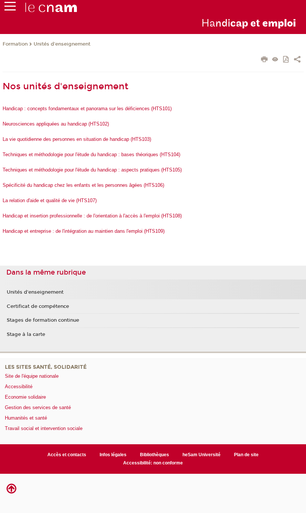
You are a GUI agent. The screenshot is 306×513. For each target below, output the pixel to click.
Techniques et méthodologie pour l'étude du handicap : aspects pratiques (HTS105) (92, 170)
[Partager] (297, 60)
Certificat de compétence (38, 306)
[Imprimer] (264, 60)
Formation (15, 44)
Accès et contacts (66, 454)
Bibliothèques (154, 454)
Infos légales (113, 454)
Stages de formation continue (43, 320)
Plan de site (246, 454)
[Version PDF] (286, 60)
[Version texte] (275, 60)
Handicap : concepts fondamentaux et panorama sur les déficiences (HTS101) (87, 108)
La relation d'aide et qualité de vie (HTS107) (50, 200)
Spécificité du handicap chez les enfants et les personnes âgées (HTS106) (83, 185)
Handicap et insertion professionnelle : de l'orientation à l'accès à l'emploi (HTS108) (92, 216)
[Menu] (10, 8)
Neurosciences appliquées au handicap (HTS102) (56, 124)
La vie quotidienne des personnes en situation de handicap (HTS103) (77, 139)
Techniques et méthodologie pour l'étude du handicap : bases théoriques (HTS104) (91, 154)
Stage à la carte (26, 334)
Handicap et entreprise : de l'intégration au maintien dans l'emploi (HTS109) (84, 231)
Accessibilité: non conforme (153, 463)
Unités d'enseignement (62, 44)
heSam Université (201, 454)
